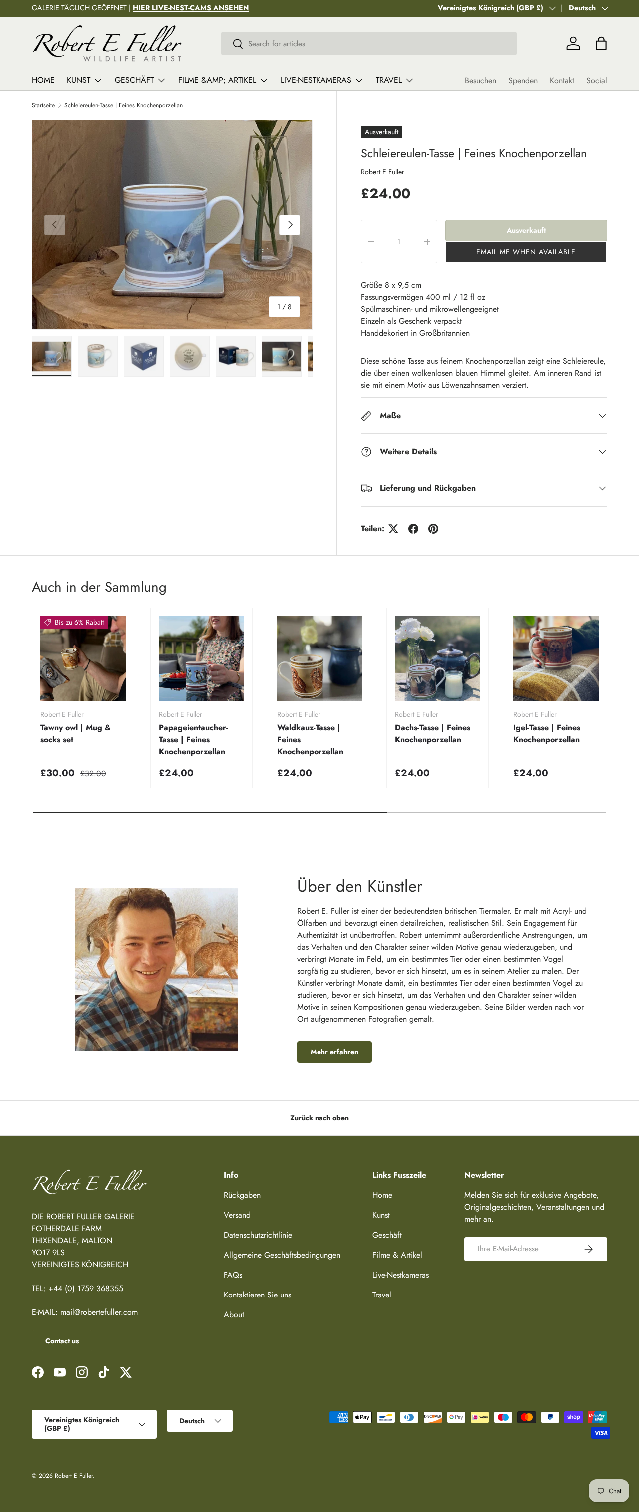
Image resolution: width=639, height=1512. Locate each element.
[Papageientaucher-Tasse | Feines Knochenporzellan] (201, 658)
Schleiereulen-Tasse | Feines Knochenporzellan (123, 105)
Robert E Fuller (382, 172)
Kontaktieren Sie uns (257, 1294)
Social (596, 80)
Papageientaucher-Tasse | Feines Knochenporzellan (193, 739)
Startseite (43, 105)
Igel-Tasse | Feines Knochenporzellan (546, 733)
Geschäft (134, 80)
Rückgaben (242, 1195)
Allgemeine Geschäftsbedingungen (282, 1255)
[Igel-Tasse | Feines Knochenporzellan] (556, 658)
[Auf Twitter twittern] (393, 529)
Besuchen (480, 80)
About (234, 1314)
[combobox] (369, 43)
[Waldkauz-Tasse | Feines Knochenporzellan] (319, 658)
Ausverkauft (526, 230)
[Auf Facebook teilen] (413, 529)
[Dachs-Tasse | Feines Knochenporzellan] (437, 658)
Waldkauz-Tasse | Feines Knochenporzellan (310, 739)
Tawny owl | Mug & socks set (75, 733)
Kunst (78, 80)
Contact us (62, 1341)
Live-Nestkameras (316, 80)
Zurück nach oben (319, 1118)
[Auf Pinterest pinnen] (433, 529)
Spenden (523, 80)
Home (43, 80)
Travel (389, 80)
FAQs (233, 1275)
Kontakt (562, 80)
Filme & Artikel (397, 1255)
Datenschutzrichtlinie (258, 1235)
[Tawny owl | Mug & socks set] (83, 658)
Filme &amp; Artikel (217, 80)
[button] (526, 252)
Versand (237, 1215)
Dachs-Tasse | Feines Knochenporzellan (432, 733)
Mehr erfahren (334, 1052)
